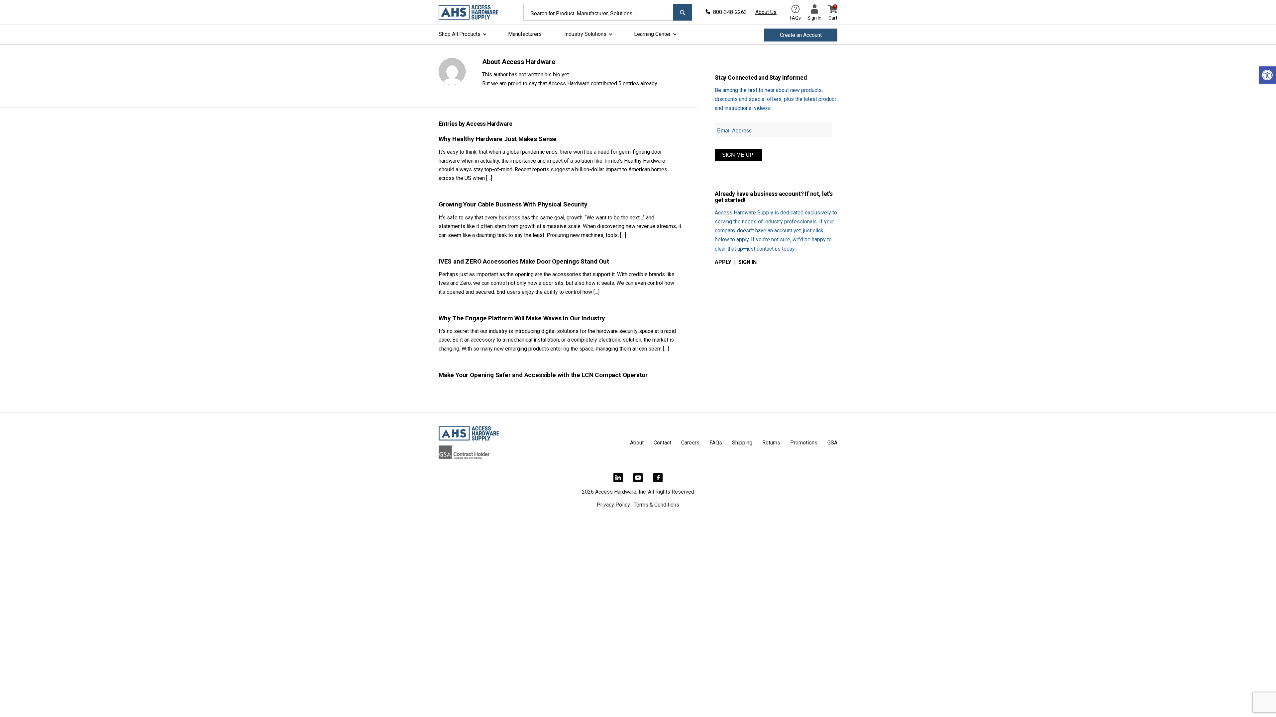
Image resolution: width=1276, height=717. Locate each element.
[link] (1267, 75)
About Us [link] (766, 12)
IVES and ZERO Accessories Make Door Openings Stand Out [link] (524, 261)
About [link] (637, 442)
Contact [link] (662, 442)
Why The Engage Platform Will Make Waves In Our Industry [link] (522, 318)
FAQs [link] (715, 442)
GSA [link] (832, 442)
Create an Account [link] (801, 35)
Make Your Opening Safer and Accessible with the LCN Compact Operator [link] (543, 375)
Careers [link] (690, 442)
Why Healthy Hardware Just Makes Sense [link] (498, 139)
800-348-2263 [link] (730, 12)
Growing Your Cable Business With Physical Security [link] (513, 204)
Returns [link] (771, 442)
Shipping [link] (742, 442)
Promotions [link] (803, 442)
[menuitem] (461, 35)
